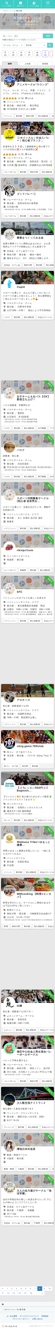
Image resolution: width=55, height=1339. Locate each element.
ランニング (9, 1127)
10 (49, 1288)
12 (8, 1293)
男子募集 (42, 476)
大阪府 (21, 1169)
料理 (6, 926)
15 (25, 1293)
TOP (4, 11)
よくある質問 (12, 1316)
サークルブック (47, 1326)
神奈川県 (30, 116)
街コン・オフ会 (11, 766)
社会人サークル (45, 317)
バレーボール (10, 172)
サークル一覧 (11, 11)
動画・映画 (9, 1169)
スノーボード (10, 570)
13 (14, 1293)
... (37, 1293)
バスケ (7, 317)
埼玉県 (25, 766)
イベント (8, 116)
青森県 (23, 570)
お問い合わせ (37, 1319)
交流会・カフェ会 (12, 265)
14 (19, 1293)
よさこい (8, 1030)
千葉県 (37, 1223)
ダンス (7, 820)
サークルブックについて (29, 1316)
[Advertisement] (27, 350)
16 (31, 1293)
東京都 (19, 116)
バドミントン (10, 528)
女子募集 (42, 428)
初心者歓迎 (43, 116)
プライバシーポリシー (21, 1319)
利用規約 (45, 1316)
